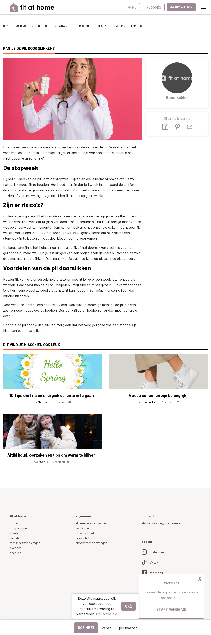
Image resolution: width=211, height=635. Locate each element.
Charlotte (149, 402)
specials (15, 553)
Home (6, 25)
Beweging (119, 25)
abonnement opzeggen (91, 543)
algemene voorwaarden (92, 523)
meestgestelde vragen (25, 543)
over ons (16, 548)
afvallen (15, 533)
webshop (16, 538)
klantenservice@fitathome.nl (162, 523)
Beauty (102, 25)
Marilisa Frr (45, 402)
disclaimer (83, 528)
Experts (136, 25)
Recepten (85, 25)
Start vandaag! (171, 609)
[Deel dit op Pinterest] (177, 127)
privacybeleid (85, 533)
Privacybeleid (106, 614)
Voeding (21, 25)
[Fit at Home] (32, 7)
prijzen (14, 523)
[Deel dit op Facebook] (165, 127)
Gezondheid (39, 25)
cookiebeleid (84, 538)
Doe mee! (86, 627)
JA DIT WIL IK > (181, 7)
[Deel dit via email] (189, 127)
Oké (128, 606)
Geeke (44, 461)
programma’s (19, 528)
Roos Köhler (177, 97)
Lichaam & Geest (63, 25)
